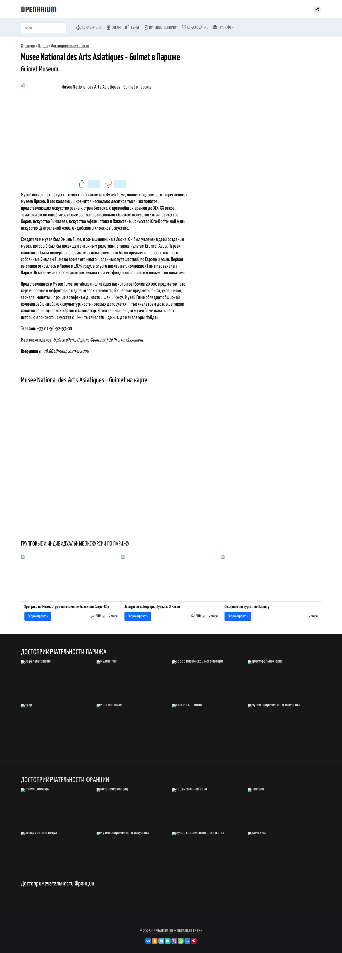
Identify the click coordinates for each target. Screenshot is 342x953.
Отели (116, 27)
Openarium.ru (162, 931)
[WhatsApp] (181, 941)
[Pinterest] (194, 941)
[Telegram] (161, 941)
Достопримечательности (70, 46)
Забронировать (38, 616)
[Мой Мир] (187, 941)
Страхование (197, 27)
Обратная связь (189, 931)
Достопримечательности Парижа (64, 652)
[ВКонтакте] (148, 941)
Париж (43, 46)
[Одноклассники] (155, 941)
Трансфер (225, 27)
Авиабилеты (90, 27)
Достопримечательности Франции (57, 884)
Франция (28, 46)
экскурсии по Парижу (107, 544)
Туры (134, 27)
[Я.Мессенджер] (168, 941)
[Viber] (174, 941)
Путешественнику (162, 27)
